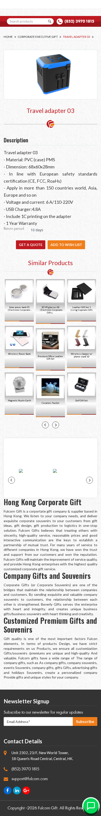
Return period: (14, 229)
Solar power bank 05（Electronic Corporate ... (19, 308)
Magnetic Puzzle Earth (19, 400)
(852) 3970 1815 (79, 21)
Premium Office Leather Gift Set (50, 357)
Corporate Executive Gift (38, 37)
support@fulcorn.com (30, 778)
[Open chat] (91, 806)
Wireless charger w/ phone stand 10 (81, 355)
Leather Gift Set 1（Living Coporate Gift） (81, 308)
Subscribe (85, 721)
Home (8, 37)
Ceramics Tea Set (50, 403)
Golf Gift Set (81, 400)
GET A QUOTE (30, 245)
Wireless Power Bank (19, 354)
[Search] (49, 21)
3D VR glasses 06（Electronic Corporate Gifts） (50, 310)
